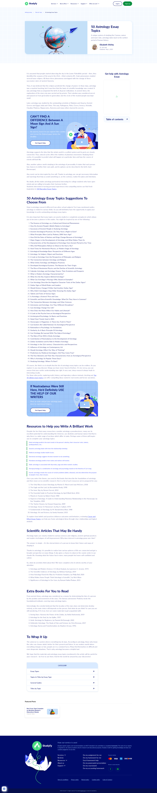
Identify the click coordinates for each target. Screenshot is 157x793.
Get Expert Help (40, 143)
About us (61, 763)
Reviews (61, 758)
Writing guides (28, 12)
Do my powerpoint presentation (94, 763)
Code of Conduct (107, 779)
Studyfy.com (82, 790)
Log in (117, 3)
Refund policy (85, 779)
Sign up (127, 3)
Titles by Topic (38, 12)
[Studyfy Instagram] (117, 769)
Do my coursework (90, 766)
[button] (54, 3)
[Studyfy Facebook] (110, 769)
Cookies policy (96, 779)
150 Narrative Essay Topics (47, 189)
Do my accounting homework (93, 768)
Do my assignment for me (92, 755)
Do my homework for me (92, 758)
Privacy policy (75, 779)
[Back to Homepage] (31, 3)
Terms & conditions (63, 779)
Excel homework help (90, 760)
